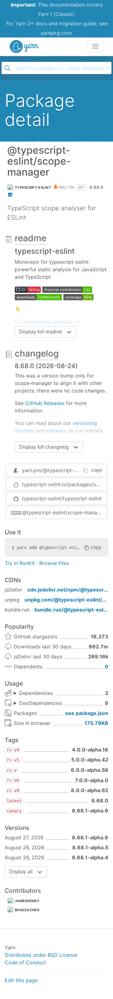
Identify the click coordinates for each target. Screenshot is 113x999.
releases (56, 430)
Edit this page (21, 980)
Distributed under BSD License (41, 955)
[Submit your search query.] (8, 68)
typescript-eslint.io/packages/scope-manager (64, 484)
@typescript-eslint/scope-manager (63, 512)
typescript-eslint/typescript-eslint (62, 498)
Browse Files (54, 563)
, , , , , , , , (38, 703)
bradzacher (27, 910)
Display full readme (40, 331)
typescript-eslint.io (48, 322)
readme (30, 238)
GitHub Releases (44, 403)
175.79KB (96, 723)
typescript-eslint (33, 187)
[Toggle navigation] (95, 46)
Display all (21, 871)
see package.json (86, 713)
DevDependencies (40, 703)
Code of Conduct (25, 962)
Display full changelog (44, 447)
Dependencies (36, 693)
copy (96, 470)
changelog (37, 353)
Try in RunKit (20, 563)
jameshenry (27, 901)
